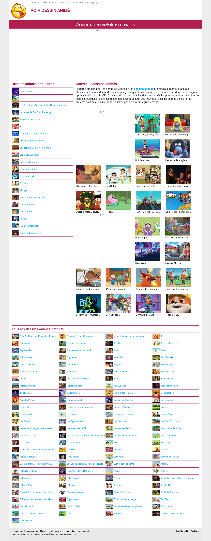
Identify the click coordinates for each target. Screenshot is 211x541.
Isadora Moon (73, 393)
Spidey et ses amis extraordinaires (36, 499)
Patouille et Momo (28, 471)
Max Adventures (74, 442)
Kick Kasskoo (167, 393)
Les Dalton (25, 421)
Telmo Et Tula (73, 506)
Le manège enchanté (123, 414)
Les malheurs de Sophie (32, 197)
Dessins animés (31, 531)
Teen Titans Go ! (28, 506)
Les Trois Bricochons (170, 421)
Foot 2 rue (71, 371)
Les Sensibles (120, 421)
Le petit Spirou (167, 414)
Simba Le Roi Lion (169, 492)
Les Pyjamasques (75, 421)
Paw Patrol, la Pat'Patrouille (80, 471)
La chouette (25, 407)
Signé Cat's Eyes (121, 492)
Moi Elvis (71, 449)
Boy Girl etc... (73, 357)
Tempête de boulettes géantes (127, 506)
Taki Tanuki (165, 499)
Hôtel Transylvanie (169, 386)
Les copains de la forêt (171, 428)
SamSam (117, 485)
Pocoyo (164, 471)
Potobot (24, 183)
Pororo (116, 478)
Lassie (163, 407)
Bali (162, 336)
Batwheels (118, 343)
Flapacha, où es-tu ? (29, 371)
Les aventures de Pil (30, 233)
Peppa (116, 471)
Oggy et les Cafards (170, 457)
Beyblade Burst (27, 350)
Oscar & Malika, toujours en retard (36, 464)
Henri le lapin (166, 378)
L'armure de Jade (75, 400)
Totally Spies (166, 506)
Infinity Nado (26, 393)
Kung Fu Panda (27, 400)
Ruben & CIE (73, 485)
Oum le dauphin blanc (123, 464)
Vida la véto (26, 211)
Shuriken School (28, 169)
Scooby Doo (166, 485)
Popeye (24, 218)
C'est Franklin (166, 357)
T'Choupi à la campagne (124, 499)
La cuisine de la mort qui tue (80, 407)
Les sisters (25, 442)
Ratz (22, 126)
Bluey (163, 350)
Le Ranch (71, 414)
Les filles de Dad (28, 435)
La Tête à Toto (167, 400)
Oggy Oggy (118, 457)
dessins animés (143, 88)
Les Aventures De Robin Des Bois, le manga (43, 105)
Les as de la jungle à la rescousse (36, 428)
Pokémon (24, 478)
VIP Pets (117, 513)
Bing (115, 350)
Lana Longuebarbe (30, 154)
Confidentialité (182, 531)
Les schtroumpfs (168, 435)
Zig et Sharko (26, 520)
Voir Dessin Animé (50, 10)
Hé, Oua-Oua (119, 386)
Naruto (163, 449)
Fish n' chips (166, 364)
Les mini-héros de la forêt (125, 435)
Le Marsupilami (27, 414)
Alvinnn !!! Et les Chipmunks (80, 336)
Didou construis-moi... (30, 364)
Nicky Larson (73, 457)
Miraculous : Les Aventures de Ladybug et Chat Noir (39, 449)
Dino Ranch (72, 364)
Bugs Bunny (26, 91)
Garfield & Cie (167, 371)
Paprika (164, 464)
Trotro (69, 513)
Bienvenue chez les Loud (79, 350)
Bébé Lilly (118, 357)
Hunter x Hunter (74, 386)
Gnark (22, 378)
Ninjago (24, 190)
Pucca (23, 98)
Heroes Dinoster (27, 386)
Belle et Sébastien (169, 343)
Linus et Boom (27, 204)
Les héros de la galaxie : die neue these (86, 435)
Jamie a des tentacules (124, 393)
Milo (115, 442)
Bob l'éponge (26, 357)
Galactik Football (121, 371)
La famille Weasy (121, 407)
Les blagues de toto (122, 428)
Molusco (117, 449)
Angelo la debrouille (30, 119)
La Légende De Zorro (123, 400)
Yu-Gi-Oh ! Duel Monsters (172, 513)
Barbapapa (25, 343)
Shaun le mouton (75, 492)
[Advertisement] (105, 55)
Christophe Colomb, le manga (35, 147)
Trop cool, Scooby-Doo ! (31, 513)
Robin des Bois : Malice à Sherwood (177, 478)
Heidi (115, 378)
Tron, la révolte (27, 176)
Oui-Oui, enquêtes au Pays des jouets (85, 464)
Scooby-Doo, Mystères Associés (35, 492)
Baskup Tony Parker (76, 343)
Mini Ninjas (165, 442)
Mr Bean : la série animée (33, 133)
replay (68, 531)
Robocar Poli (26, 485)
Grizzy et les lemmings (78, 378)
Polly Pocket (73, 478)
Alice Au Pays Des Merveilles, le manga (39, 336)
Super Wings (73, 499)
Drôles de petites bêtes (32, 140)
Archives (195, 531)
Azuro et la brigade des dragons (128, 336)
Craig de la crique (29, 162)
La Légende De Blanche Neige (36, 112)
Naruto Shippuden (29, 225)
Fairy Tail (117, 364)
